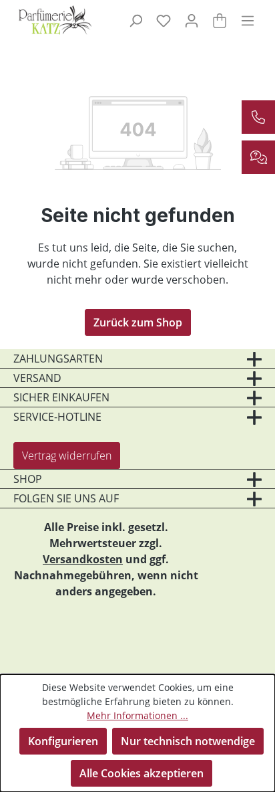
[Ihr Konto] (192, 20)
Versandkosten (83, 559)
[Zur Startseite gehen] (54, 20)
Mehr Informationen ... (137, 715)
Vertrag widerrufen (66, 455)
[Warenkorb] (220, 20)
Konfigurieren (63, 741)
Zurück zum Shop (137, 322)
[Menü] (248, 20)
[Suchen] (135, 20)
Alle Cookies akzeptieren (141, 773)
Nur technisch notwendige (188, 741)
